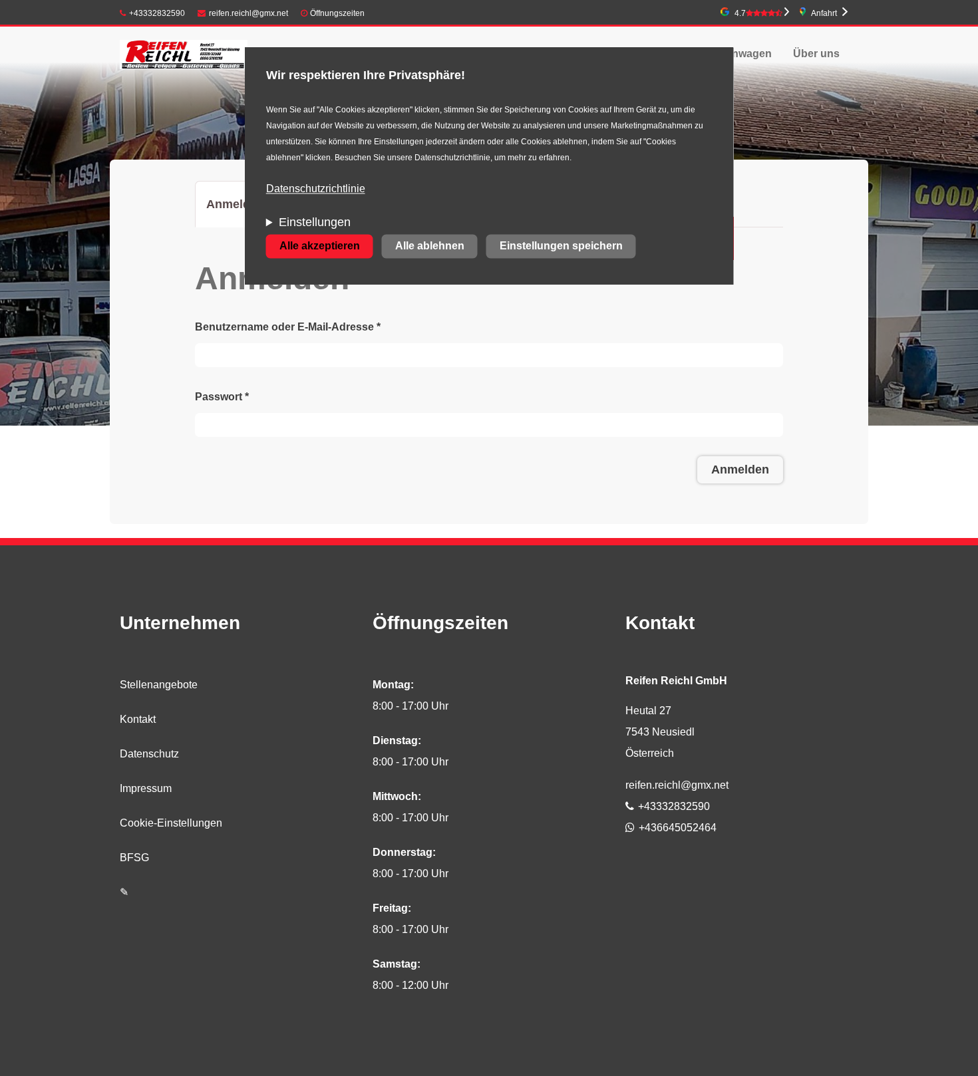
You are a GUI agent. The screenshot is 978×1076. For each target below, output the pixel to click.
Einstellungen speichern (561, 246)
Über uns (816, 53)
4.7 (740, 13)
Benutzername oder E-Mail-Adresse (288, 327)
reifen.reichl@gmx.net (248, 13)
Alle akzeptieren (319, 246)
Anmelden (240, 212)
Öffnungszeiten (337, 13)
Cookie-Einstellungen (171, 823)
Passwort (222, 396)
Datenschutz (149, 753)
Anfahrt (824, 13)
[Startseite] (183, 53)
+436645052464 (678, 827)
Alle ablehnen (429, 246)
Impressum (146, 788)
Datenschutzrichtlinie (315, 189)
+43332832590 (157, 13)
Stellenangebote (159, 684)
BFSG (134, 857)
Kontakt (138, 719)
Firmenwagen (737, 53)
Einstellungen (315, 222)
